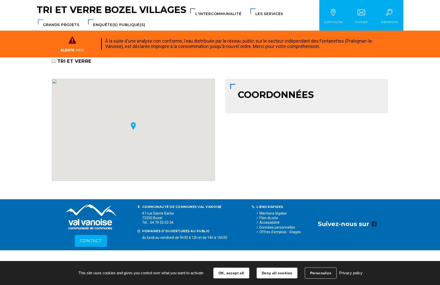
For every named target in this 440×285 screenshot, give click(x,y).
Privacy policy (351, 273)
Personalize (321, 273)
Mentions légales (273, 213)
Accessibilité (269, 222)
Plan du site (268, 218)
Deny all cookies (277, 273)
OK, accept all (231, 273)
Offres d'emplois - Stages (280, 232)
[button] (218, 13)
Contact (91, 240)
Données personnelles (277, 227)
